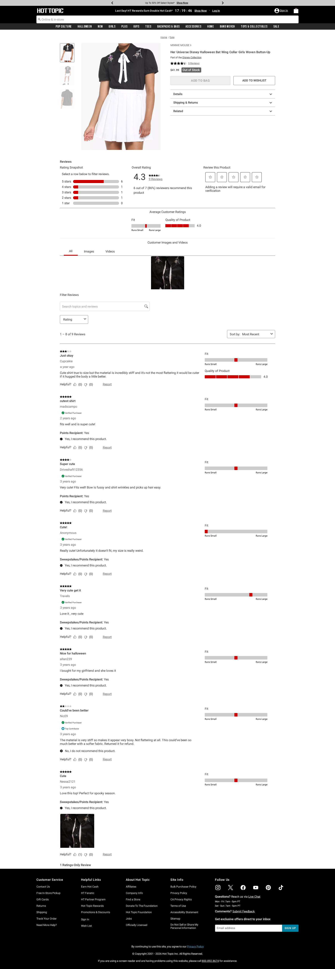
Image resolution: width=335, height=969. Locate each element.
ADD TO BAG (200, 80)
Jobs (129, 918)
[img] (218, 887)
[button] (281, 11)
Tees (148, 27)
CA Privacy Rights (181, 899)
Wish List (86, 925)
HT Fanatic (87, 893)
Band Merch (227, 27)
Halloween (85, 27)
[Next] (223, 2)
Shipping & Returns (185, 102)
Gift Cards (42, 899)
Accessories (193, 27)
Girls (112, 27)
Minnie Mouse (179, 45)
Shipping (41, 912)
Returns (41, 905)
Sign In (85, 919)
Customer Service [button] (49, 880)
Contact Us (43, 886)
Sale (276, 27)
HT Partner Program (93, 899)
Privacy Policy (178, 893)
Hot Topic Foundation (139, 912)
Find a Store (133, 899)
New (100, 27)
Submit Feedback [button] (243, 911)
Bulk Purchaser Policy (183, 886)
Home (210, 27)
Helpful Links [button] (91, 880)
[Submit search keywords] (39, 19)
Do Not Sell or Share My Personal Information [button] (184, 926)
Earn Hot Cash (89, 886)
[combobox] (167, 19)
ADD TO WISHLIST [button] (254, 80)
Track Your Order (46, 918)
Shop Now (181, 2)
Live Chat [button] (254, 896)
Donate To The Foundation (142, 905)
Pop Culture (64, 27)
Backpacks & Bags (168, 27)
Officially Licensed (136, 925)
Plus (124, 27)
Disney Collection (191, 57)
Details (177, 94)
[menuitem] (296, 10)
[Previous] (112, 2)
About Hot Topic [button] (138, 880)
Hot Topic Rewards (92, 905)
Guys (136, 27)
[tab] (68, 54)
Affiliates (131, 886)
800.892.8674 (210, 960)
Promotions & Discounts (95, 912)
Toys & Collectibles (254, 27)
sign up (290, 928)
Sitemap (175, 918)
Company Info (134, 893)
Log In (216, 10)
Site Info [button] (176, 880)
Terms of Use (178, 905)
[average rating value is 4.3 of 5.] (179, 63)
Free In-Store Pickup (48, 893)
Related (178, 111)
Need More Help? (46, 925)
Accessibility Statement (184, 912)
